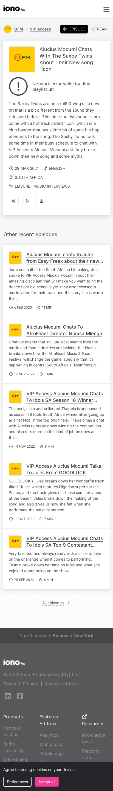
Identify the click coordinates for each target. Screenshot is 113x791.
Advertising (15, 759)
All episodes (53, 602)
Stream (100, 29)
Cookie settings (61, 684)
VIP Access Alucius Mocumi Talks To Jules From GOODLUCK (63, 469)
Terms (9, 684)
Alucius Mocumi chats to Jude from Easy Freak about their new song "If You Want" (62, 261)
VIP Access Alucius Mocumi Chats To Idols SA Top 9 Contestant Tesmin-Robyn (64, 545)
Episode (77, 29)
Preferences (17, 781)
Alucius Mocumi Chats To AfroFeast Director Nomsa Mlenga (64, 330)
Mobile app (51, 753)
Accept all (46, 781)
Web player (51, 744)
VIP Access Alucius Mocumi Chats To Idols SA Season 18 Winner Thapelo (64, 400)
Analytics (48, 735)
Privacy (30, 684)
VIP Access (40, 29)
